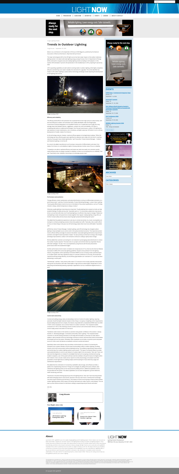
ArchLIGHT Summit (111, 99)
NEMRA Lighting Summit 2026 (115, 123)
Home (58, 16)
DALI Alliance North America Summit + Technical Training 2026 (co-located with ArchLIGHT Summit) (118, 108)
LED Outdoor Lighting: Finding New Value (59, 416)
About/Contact (117, 16)
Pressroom (67, 16)
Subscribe (77, 16)
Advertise (88, 16)
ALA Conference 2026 (112, 116)
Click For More (110, 130)
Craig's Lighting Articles (57, 413)
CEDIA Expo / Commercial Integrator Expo (118, 93)
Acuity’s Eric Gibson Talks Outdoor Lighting (88, 417)
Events (97, 16)
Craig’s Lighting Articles (53, 41)
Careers (105, 16)
